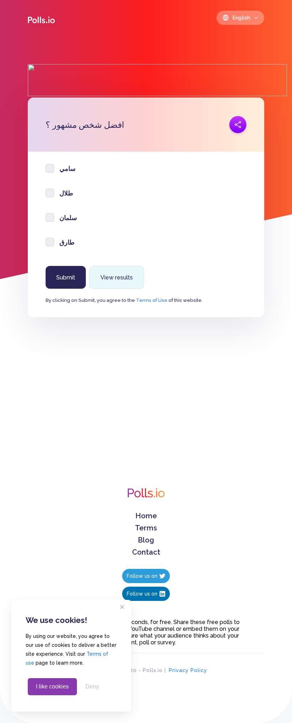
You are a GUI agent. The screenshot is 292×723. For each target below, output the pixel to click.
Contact (146, 552)
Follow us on (142, 576)
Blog (146, 540)
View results (116, 277)
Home (146, 516)
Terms (146, 528)
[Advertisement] (146, 410)
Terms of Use (151, 300)
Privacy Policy (188, 670)
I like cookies (52, 686)
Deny (92, 686)
